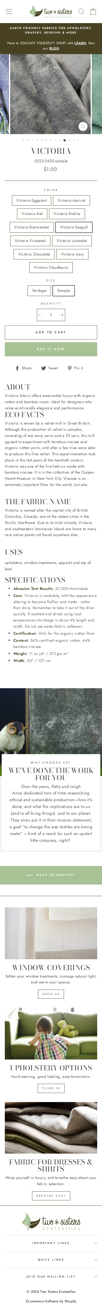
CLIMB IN (51, 1088)
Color (51, 190)
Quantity (51, 303)
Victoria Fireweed (30, 240)
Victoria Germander (31, 227)
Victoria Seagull (74, 227)
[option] (51, 38)
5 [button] (42, 140)
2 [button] (28, 140)
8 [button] (55, 140)
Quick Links (51, 1260)
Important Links (51, 1243)
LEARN (80, 43)
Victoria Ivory (72, 254)
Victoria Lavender (72, 240)
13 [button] (79, 140)
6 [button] (46, 140)
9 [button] (60, 140)
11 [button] (70, 140)
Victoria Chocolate (34, 254)
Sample (63, 290)
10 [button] (64, 140)
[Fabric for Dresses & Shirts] (51, 1128)
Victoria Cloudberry (51, 267)
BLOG (54, 48)
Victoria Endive (67, 213)
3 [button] (33, 140)
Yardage (39, 290)
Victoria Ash (32, 213)
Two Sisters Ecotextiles (57, 1291)
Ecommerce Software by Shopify (51, 1301)
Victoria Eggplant (31, 200)
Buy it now (51, 349)
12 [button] (74, 140)
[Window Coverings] (51, 933)
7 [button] (51, 140)
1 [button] (24, 140)
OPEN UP (51, 994)
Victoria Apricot (71, 200)
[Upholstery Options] (51, 1033)
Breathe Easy (51, 1196)
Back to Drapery (55, 875)
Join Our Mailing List (51, 1276)
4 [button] (37, 140)
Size (51, 280)
